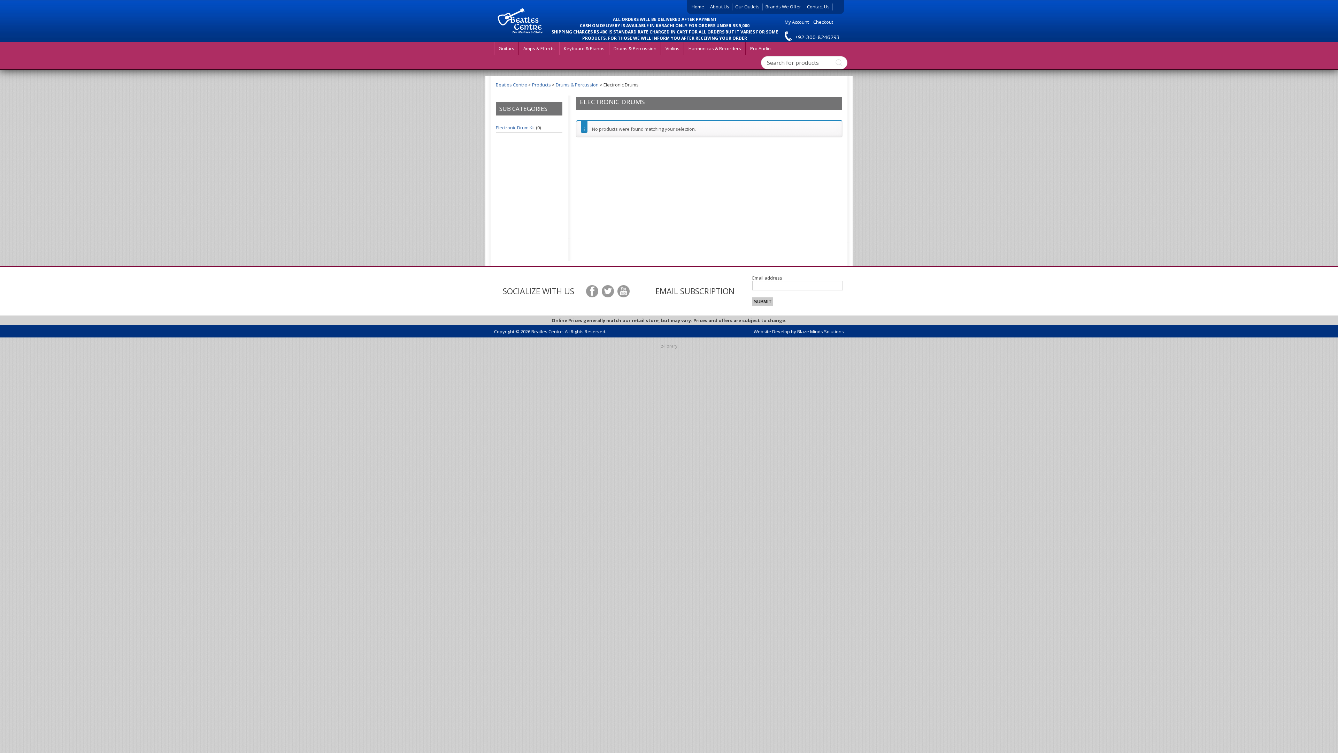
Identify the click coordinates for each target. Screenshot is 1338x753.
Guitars (506, 48)
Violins (672, 48)
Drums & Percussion (635, 48)
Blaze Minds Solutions (820, 331)
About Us (719, 6)
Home (698, 6)
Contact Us (818, 6)
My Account (797, 22)
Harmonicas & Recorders (715, 48)
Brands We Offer (783, 6)
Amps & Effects (539, 48)
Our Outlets (747, 6)
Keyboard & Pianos (584, 48)
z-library (669, 346)
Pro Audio (760, 48)
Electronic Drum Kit (515, 127)
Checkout (823, 22)
